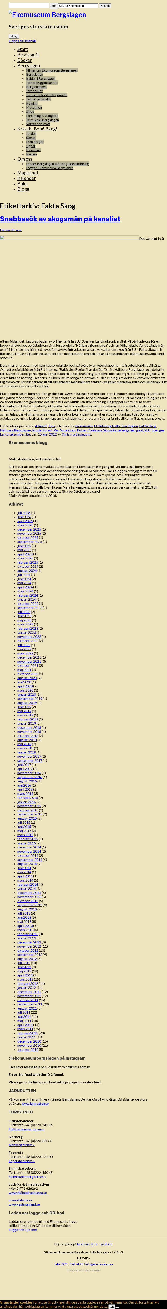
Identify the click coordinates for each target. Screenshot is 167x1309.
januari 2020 (26, 694)
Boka (22, 183)
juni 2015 (24, 826)
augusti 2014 (27, 864)
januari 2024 (26, 599)
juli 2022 (23, 645)
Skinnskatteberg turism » (27, 1176)
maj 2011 (24, 1020)
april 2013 (25, 925)
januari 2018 (26, 752)
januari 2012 (26, 987)
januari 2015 (26, 843)
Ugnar (30, 146)
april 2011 (25, 1025)
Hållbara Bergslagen (15, 430)
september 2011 (29, 1004)
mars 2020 (25, 690)
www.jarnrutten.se (35, 1103)
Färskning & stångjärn (42, 115)
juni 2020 (24, 682)
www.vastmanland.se (24, 1204)
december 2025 (29, 529)
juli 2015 (23, 822)
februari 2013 (27, 934)
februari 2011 (27, 1033)
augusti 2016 (27, 781)
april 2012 (25, 975)
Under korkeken (91, 1270)
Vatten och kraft (38, 124)
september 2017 (29, 760)
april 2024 (25, 587)
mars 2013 (25, 930)
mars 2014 (25, 880)
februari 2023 (27, 628)
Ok (112, 1306)
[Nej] (117, 1307)
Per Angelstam (65, 430)
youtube (106, 1244)
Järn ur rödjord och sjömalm (46, 95)
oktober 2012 (27, 950)
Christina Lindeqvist (76, 434)
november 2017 (29, 756)
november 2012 (29, 946)
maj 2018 (24, 744)
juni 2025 (24, 546)
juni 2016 (24, 785)
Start (22, 49)
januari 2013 (26, 938)
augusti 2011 (27, 1008)
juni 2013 (24, 917)
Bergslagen (28, 65)
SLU (147, 430)
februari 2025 (27, 562)
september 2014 (29, 859)
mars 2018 (25, 748)
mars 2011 (25, 1029)
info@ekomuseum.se (99, 1264)
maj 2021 (24, 669)
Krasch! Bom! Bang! (37, 128)
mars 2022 (25, 653)
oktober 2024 (27, 566)
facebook (83, 1244)
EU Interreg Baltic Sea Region (116, 426)
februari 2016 (27, 797)
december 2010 (29, 1041)
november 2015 (29, 806)
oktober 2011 (27, 1000)
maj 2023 (24, 620)
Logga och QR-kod (23, 1229)
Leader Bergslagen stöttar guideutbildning (57, 163)
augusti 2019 (27, 702)
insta (94, 1244)
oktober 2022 (27, 641)
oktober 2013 (27, 901)
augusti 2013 (27, 909)
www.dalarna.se (20, 1200)
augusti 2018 (27, 740)
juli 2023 (23, 612)
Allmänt (41, 426)
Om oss (24, 158)
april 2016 (25, 789)
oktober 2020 (27, 674)
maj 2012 (24, 971)
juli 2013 (23, 913)
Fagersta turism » (22, 1161)
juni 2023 (24, 616)
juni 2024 (24, 579)
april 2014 (25, 876)
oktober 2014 (27, 855)
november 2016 (29, 773)
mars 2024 (25, 591)
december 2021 (29, 657)
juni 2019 (24, 707)
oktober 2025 (27, 537)
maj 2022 (24, 649)
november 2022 (29, 636)
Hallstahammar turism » (26, 1129)
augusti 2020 (27, 678)
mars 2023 (25, 624)
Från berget (35, 142)
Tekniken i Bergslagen (42, 120)
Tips (51, 426)
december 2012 (29, 942)
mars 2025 (25, 558)
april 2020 (25, 686)
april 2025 (25, 554)
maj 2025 (24, 550)
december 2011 (29, 992)
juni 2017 (24, 764)
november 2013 (29, 897)
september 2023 (29, 607)
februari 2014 (27, 884)
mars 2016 (25, 793)
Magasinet (27, 172)
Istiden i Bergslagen (40, 78)
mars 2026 (25, 525)
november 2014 (29, 851)
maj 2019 (24, 711)
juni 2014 (24, 868)
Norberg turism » (22, 1145)
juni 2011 (24, 1016)
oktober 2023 (27, 603)
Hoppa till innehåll (22, 41)
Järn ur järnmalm (38, 99)
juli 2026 (23, 513)
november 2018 (29, 731)
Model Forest (42, 430)
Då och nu (33, 150)
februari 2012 (27, 983)
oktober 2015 (27, 810)
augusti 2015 (27, 818)
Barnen (31, 154)
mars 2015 (25, 835)
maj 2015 (24, 830)
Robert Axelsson (89, 430)
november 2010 (29, 1045)
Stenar (31, 137)
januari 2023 (26, 632)
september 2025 (29, 541)
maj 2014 (24, 872)
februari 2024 (27, 595)
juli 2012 (23, 963)
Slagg (30, 111)
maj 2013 (24, 921)
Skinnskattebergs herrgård (123, 430)
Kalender (26, 178)
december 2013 (29, 892)
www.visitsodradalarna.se (28, 1192)
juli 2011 (23, 1012)
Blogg (23, 188)
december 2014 (29, 847)
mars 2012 (25, 979)
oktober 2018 (27, 736)
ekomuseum (84, 426)
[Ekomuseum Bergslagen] (83, 14)
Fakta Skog (147, 426)
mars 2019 (25, 715)
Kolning (32, 103)
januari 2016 (26, 802)
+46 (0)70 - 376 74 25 (68, 1264)
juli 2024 (23, 574)
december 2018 (29, 727)
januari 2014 (26, 888)
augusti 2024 (27, 570)
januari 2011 (26, 1037)
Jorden (31, 133)
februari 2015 (27, 839)
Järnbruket (34, 91)
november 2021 (29, 661)
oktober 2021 (27, 665)
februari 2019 (27, 719)
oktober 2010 (27, 1049)
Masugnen (34, 107)
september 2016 (29, 777)
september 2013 (29, 905)
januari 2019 (26, 723)
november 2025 (29, 533)
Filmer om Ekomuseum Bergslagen (52, 70)
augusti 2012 (27, 958)
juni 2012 (24, 967)
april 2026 (25, 521)
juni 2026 (24, 517)
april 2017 (25, 769)
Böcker (24, 60)
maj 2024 (24, 583)
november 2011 (29, 996)
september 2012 (29, 954)
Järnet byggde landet (42, 82)
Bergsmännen (36, 87)
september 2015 (29, 814)
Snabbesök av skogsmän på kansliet (60, 219)
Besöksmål (28, 54)
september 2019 (29, 698)
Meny (13, 36)
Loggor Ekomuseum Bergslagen (49, 168)
